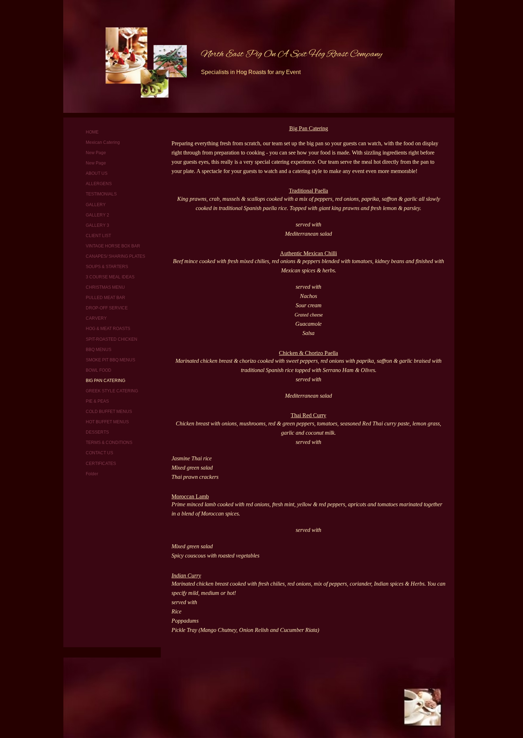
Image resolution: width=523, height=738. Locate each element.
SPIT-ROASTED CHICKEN (111, 339)
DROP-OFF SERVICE (107, 307)
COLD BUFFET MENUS (109, 411)
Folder (92, 473)
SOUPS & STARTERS (107, 266)
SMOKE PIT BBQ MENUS (110, 359)
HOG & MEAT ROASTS (108, 328)
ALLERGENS (99, 183)
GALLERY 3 (97, 225)
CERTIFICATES (101, 463)
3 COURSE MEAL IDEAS (110, 276)
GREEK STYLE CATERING (112, 390)
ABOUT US (96, 173)
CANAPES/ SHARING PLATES (115, 256)
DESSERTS (97, 432)
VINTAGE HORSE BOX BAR (113, 246)
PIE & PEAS (97, 401)
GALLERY (96, 204)
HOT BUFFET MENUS (107, 421)
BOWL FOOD (98, 370)
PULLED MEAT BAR (105, 297)
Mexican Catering (103, 142)
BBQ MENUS (98, 349)
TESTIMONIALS (101, 194)
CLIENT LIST (98, 235)
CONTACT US (99, 452)
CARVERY (96, 318)
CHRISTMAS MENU (105, 287)
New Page (96, 152)
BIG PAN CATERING (105, 380)
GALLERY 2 (97, 215)
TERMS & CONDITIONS (109, 442)
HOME (92, 132)
